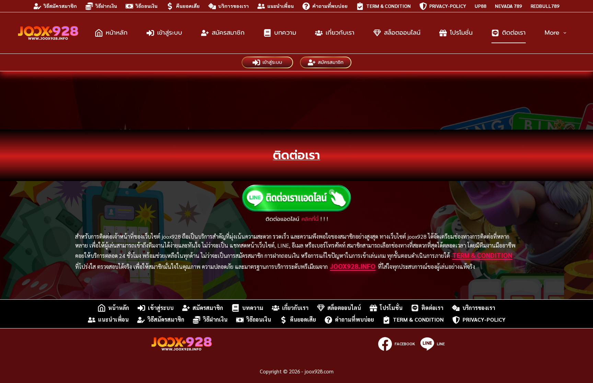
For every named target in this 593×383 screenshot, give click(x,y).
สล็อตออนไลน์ (402, 32)
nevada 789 (508, 6)
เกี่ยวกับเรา (340, 32)
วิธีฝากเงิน (106, 6)
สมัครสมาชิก (228, 32)
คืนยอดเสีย (188, 6)
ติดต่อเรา (514, 32)
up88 (480, 6)
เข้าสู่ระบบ (169, 32)
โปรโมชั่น (461, 32)
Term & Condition (388, 6)
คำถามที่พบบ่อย (330, 6)
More (552, 32)
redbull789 (545, 6)
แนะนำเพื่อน (280, 6)
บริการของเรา (233, 6)
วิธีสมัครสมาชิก (60, 6)
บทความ (285, 32)
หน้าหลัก (117, 32)
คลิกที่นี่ (309, 219)
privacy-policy (447, 6)
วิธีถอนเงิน (147, 6)
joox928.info (352, 266)
